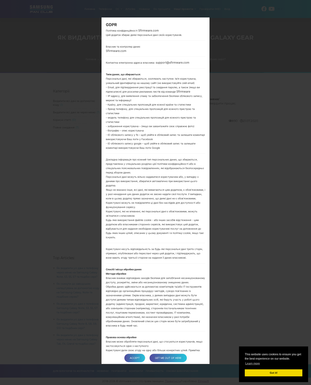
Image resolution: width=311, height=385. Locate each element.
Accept (135, 357)
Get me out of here (168, 357)
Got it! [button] (274, 372)
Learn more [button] (252, 363)
